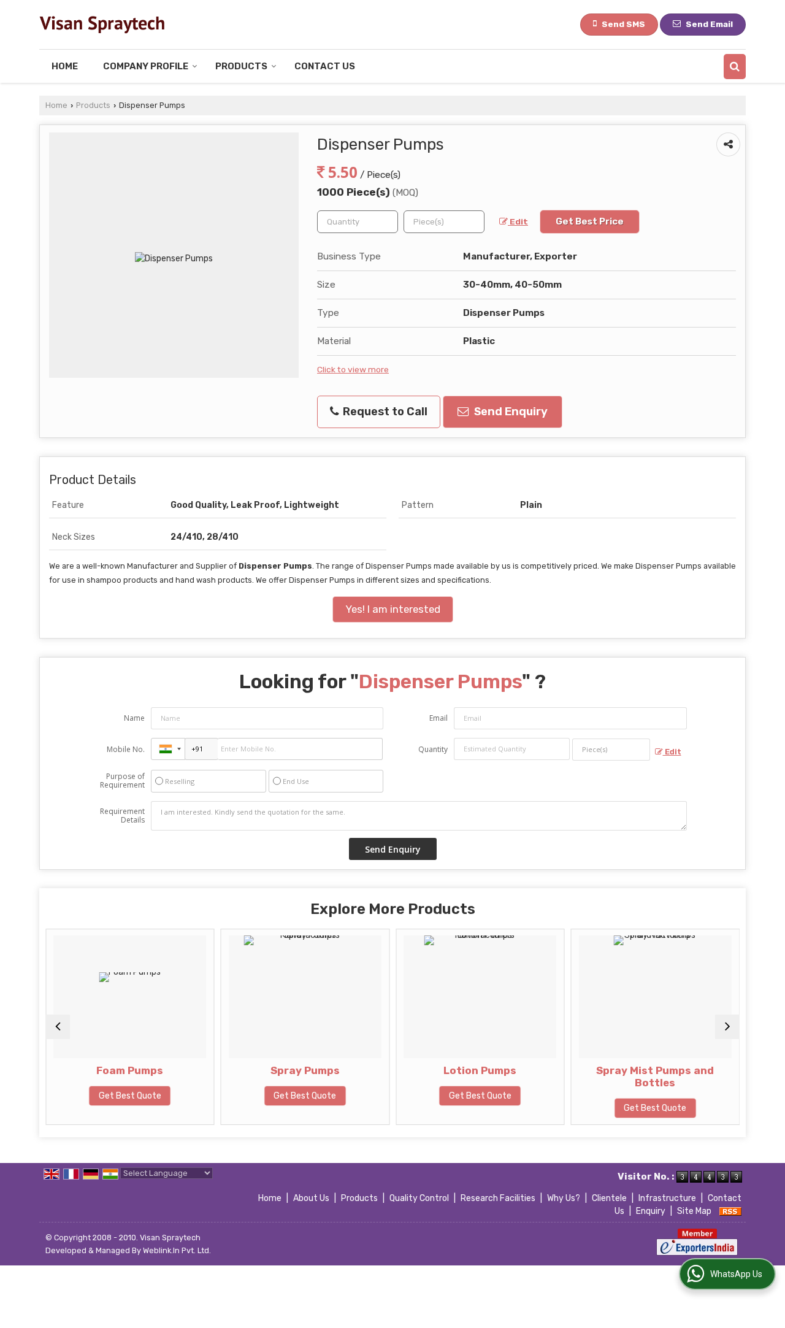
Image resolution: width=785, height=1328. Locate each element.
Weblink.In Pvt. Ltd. (177, 1250)
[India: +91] (168, 749)
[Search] (735, 66)
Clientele (609, 1198)
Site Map (694, 1211)
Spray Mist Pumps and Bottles (619, 1076)
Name (134, 718)
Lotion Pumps (444, 1070)
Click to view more (353, 369)
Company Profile (145, 66)
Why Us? (563, 1198)
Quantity (433, 749)
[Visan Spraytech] (101, 25)
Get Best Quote (94, 1096)
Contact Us (324, 66)
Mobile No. (126, 749)
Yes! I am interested (392, 609)
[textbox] (444, 221)
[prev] (57, 1027)
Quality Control (419, 1198)
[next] (727, 1027)
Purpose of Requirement (122, 780)
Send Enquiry (510, 411)
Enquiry (650, 1211)
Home (65, 66)
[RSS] (730, 1211)
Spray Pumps (269, 1070)
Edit (518, 221)
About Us (311, 1198)
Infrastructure (667, 1198)
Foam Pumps (94, 1070)
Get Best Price (590, 221)
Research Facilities (498, 1198)
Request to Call (383, 411)
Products (241, 66)
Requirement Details (122, 815)
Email (438, 718)
